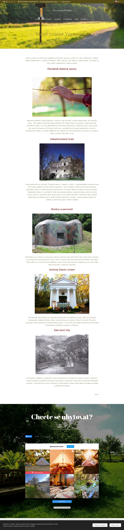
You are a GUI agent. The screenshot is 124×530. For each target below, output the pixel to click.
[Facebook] (4, 1)
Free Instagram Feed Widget (63, 507)
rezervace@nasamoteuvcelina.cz (50, 1)
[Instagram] (6, 1)
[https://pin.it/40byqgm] (9, 1)
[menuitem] (37, 19)
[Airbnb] (12, 1)
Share (29, 436)
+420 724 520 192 (65, 1)
